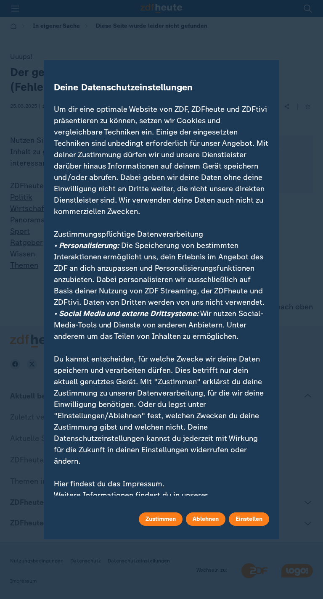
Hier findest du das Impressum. (109, 483)
